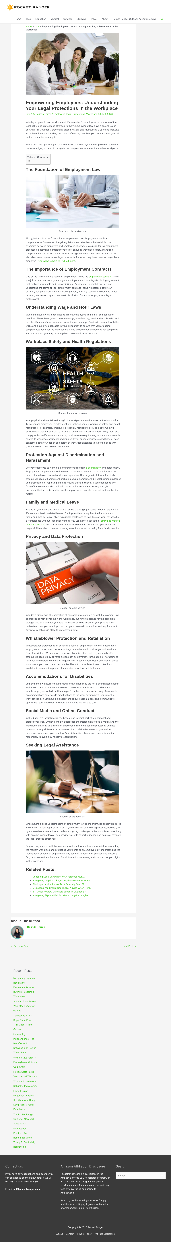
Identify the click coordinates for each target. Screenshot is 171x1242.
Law (37, 26)
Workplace (91, 114)
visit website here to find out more (56, 261)
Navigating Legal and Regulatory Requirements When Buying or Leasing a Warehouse (24, 987)
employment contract (100, 276)
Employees (59, 114)
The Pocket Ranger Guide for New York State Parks (23, 1119)
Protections (79, 114)
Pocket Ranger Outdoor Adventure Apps (134, 19)
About (105, 19)
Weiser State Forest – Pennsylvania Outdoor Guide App (25, 1062)
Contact (70, 1234)
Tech (28, 19)
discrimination (93, 467)
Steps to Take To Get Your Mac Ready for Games (24, 1006)
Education (40, 19)
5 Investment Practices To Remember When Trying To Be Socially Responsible (24, 1137)
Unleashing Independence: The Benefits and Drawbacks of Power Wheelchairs (24, 1043)
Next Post (129, 946)
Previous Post (19, 946)
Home (18, 19)
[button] (161, 18)
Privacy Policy (84, 1234)
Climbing (81, 19)
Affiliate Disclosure (105, 1234)
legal (68, 114)
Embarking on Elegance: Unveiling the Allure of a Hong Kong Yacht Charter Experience (24, 1100)
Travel (94, 19)
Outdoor (67, 19)
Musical (55, 19)
